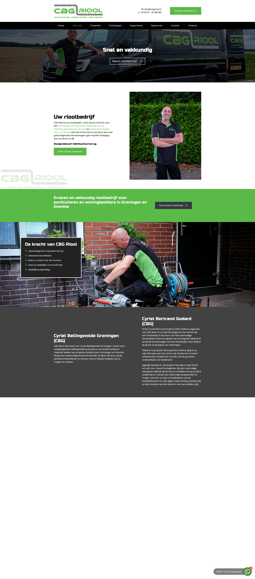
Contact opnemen (184, 10)
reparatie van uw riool (74, 129)
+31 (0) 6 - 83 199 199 (150, 12)
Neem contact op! (125, 61)
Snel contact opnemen (70, 151)
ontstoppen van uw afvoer (72, 125)
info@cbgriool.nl (152, 9)
